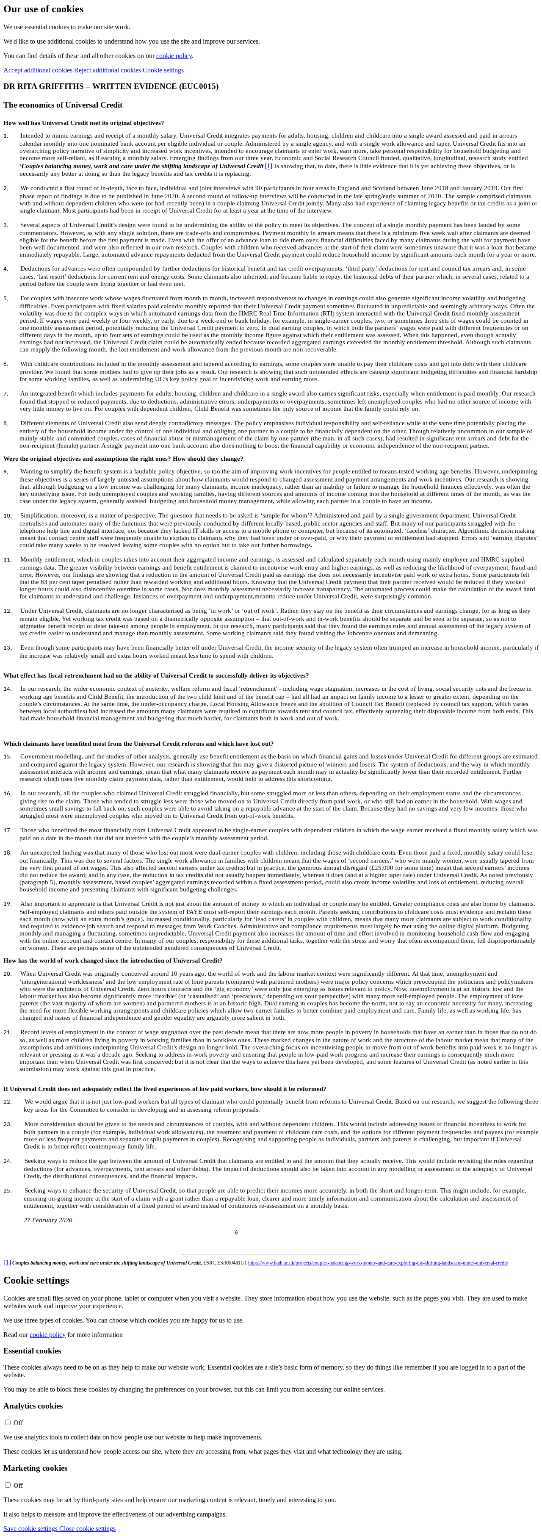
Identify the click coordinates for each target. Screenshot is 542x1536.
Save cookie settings (31, 1528)
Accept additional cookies (37, 70)
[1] (268, 166)
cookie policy (174, 55)
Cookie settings (163, 70)
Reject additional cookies (107, 70)
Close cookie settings (87, 1528)
